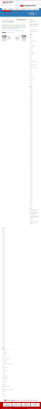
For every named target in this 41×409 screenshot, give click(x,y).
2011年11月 (3, 340)
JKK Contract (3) (5, 353)
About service (24, 9)
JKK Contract (31, 51)
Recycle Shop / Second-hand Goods (33, 68)
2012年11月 (31, 183)
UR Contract (31, 75)
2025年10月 (3, 234)
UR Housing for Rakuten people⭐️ (34, 221)
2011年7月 (31, 205)
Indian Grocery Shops (32, 46)
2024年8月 (31, 98)
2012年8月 (31, 188)
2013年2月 (31, 178)
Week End (31, 80)
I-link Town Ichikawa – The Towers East (17, 38)
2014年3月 (31, 156)
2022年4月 (31, 103)
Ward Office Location (32, 78)
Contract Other (31, 37)
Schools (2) (4, 374)
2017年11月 (31, 127)
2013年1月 (3, 321)
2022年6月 (31, 101)
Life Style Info (31, 54)
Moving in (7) (3, 382)
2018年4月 (31, 123)
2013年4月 (3, 316)
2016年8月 (3, 275)
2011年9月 (31, 202)
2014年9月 (3, 287)
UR (30, 73)
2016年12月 (31, 132)
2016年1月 (31, 135)
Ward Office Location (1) (6, 377)
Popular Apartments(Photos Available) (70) (7, 389)
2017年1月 (31, 130)
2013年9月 (31, 166)
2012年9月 (3, 328)
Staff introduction (36, 9)
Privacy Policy (31, 219)
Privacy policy (10, 408)
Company (17, 9)
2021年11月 (31, 106)
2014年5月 (3, 294)
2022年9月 (3, 241)
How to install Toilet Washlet (33, 29)
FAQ (29, 9)
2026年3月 (31, 91)
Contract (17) (4, 350)
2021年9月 (3, 251)
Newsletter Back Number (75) (6, 386)
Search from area (5, 9)
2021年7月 (3, 253)
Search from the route (11, 9)
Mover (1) (4, 372)
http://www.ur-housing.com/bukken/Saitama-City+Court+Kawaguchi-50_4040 (13, 30)
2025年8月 (31, 94)
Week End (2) (4, 379)
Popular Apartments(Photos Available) (21, 19)
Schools (31, 70)
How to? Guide (31, 44)
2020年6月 (31, 120)
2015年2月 (31, 137)
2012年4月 (31, 195)
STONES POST (30, 6)
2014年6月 (3, 292)
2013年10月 (31, 164)
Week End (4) (4, 394)
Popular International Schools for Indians (34, 31)
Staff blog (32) (4, 391)
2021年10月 (31, 108)
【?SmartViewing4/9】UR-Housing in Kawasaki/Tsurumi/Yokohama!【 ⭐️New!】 (34, 217)
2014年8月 (31, 147)
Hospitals (31, 42)
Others (30, 63)
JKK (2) (3, 365)
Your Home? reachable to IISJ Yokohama (33, 223)
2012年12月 (3, 323)
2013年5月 (31, 173)
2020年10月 (31, 115)
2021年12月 (3, 246)
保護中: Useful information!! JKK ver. (34, 27)
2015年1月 (3, 280)
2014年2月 (3, 299)
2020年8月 (3, 258)
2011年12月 (31, 197)
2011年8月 (3, 345)
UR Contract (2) (5, 355)
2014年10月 (31, 144)
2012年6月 (3, 333)
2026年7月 (31, 89)
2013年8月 (31, 168)
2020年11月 (31, 113)
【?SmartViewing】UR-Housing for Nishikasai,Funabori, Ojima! (34, 210)
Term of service (6, 408)
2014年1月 (31, 159)
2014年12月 (3, 282)
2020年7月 (31, 118)
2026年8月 (3, 229)
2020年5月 (3, 263)
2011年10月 (31, 200)
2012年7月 (31, 190)
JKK (30, 49)
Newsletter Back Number (33, 61)
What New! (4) (4, 396)
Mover (30, 56)
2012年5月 (3, 335)
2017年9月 (3, 270)
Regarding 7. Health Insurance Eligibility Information (33, 22)
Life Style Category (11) (5, 367)
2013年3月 (31, 176)
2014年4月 (31, 154)
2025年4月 (31, 96)
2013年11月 (3, 304)
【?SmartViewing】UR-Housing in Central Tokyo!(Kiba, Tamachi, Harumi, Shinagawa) (34, 213)
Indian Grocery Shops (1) (6, 370)
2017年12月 (31, 125)
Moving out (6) (4, 384)
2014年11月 (31, 142)
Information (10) (5, 362)
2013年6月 (31, 171)
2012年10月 (31, 185)
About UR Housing (21, 10)
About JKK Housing (15, 10)
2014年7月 (31, 149)
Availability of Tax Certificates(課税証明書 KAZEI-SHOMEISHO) (34, 24)
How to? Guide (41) (4, 360)
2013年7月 (3, 311)
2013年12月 (31, 161)
